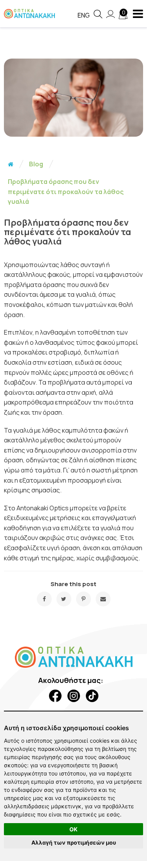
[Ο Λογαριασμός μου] (110, 18)
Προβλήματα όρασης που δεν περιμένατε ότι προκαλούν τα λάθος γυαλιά (65, 191)
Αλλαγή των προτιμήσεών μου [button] (73, 842)
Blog (36, 164)
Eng (84, 15)
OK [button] (73, 829)
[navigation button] (138, 14)
